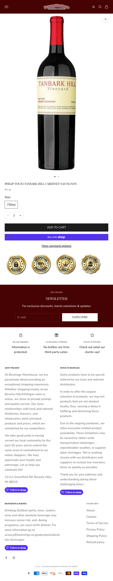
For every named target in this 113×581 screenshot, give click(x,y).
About (90, 510)
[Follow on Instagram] (13, 557)
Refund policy (95, 542)
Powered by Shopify (69, 566)
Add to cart (56, 227)
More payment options (56, 246)
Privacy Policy (95, 529)
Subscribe (80, 317)
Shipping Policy (96, 536)
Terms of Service (97, 523)
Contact (91, 517)
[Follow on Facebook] (6, 557)
